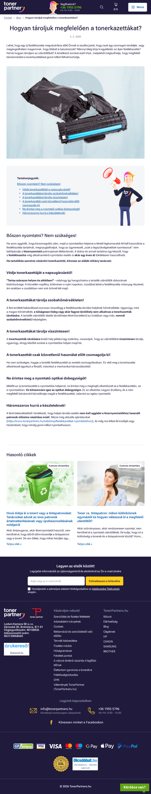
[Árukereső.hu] (17, 647)
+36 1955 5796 (70, 7)
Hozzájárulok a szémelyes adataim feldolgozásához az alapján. (74, 590)
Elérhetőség (110, 621)
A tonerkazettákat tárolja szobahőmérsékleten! (50, 193)
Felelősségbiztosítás (66, 674)
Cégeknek (109, 631)
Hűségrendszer (63, 650)
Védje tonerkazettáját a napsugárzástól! (46, 189)
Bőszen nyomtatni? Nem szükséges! (39, 183)
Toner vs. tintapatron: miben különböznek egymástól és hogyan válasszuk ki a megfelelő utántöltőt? (110, 517)
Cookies (58, 626)
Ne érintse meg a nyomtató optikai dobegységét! (51, 209)
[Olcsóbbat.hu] (85, 760)
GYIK (56, 679)
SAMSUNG (109, 646)
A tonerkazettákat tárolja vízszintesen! (45, 197)
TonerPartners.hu (115, 610)
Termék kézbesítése (65, 640)
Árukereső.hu (16, 653)
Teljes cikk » (13, 544)
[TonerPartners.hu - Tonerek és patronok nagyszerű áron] (14, 7)
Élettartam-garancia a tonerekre (73, 669)
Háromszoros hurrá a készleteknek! (43, 212)
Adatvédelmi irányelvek (67, 621)
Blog (18, 17)
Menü (140, 7)
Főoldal (8, 17)
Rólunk (107, 616)
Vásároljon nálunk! (67, 610)
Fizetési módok (63, 645)
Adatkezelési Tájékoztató (106, 588)
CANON (108, 641)
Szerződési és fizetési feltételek (72, 616)
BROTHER (109, 651)
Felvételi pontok (63, 655)
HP (105, 636)
